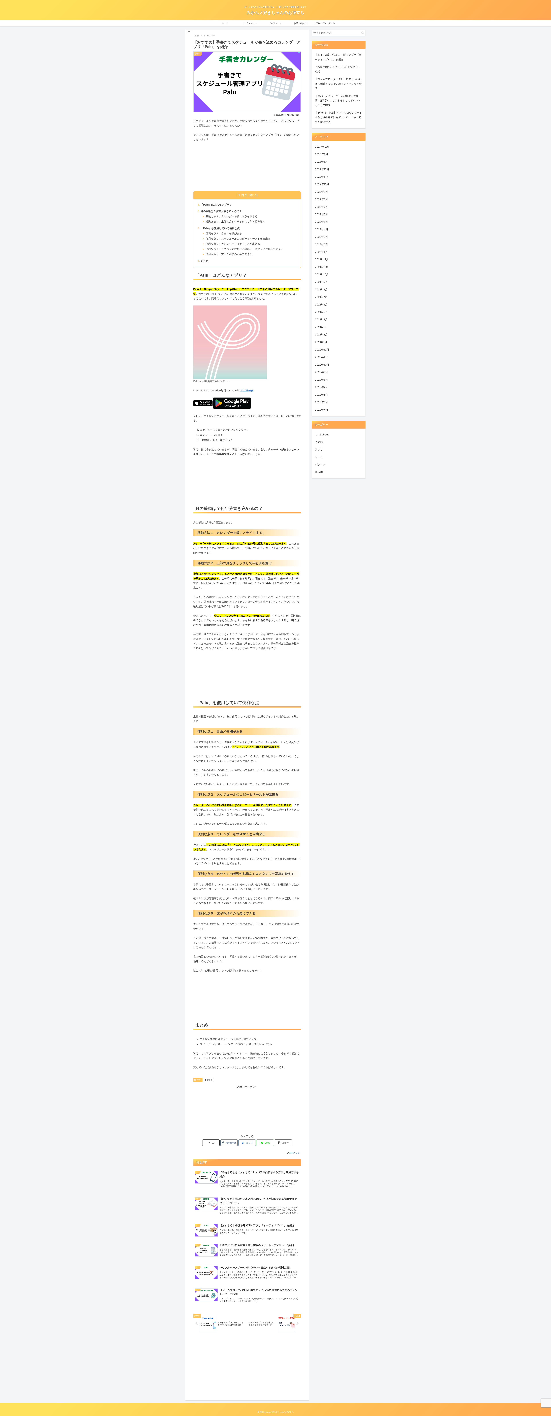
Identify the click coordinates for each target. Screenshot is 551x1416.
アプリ (199, 1080)
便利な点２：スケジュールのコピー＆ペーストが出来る (238, 238)
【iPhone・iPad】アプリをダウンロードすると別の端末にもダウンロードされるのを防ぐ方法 (338, 117)
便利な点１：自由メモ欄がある (224, 233)
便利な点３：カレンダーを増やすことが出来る (233, 243)
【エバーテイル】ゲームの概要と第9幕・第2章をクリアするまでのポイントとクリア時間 (337, 100)
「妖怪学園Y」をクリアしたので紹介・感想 (338, 69)
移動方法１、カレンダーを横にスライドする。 (233, 216)
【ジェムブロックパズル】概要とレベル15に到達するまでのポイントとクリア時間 (338, 84)
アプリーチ (246, 390)
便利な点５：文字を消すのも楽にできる (229, 254)
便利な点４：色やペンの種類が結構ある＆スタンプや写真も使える (244, 248)
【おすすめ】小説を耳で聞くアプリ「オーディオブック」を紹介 (338, 57)
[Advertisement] (247, 166)
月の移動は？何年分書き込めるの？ (221, 211)
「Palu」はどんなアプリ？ (216, 204)
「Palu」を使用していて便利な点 (220, 228)
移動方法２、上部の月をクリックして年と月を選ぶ (235, 221)
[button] (283, 1142)
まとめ (204, 260)
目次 (244, 195)
